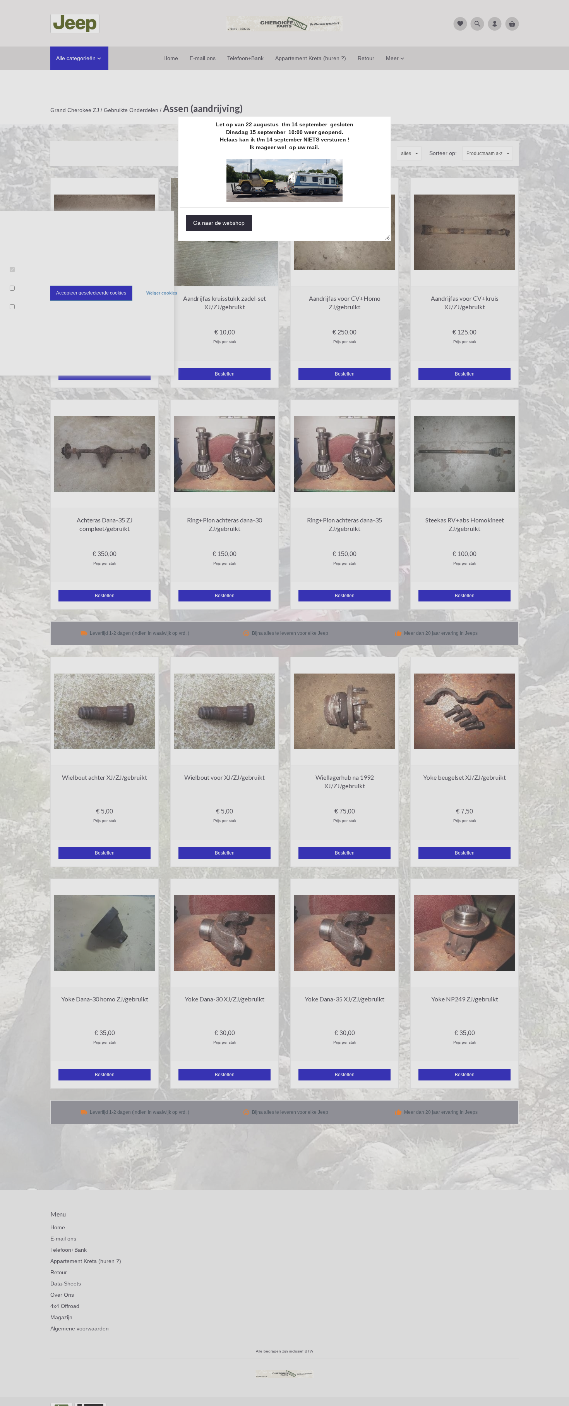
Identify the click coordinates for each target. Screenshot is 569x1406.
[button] (219, 223)
